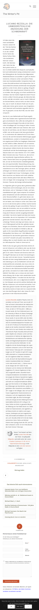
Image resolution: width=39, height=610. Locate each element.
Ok (11, 606)
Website (27, 555)
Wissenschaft (19, 465)
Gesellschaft (27, 463)
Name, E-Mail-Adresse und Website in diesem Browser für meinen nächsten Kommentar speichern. (18, 562)
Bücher (19, 463)
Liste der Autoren (25, 446)
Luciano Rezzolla (23, 434)
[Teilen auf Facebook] (5, 475)
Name (27, 543)
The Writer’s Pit (11, 14)
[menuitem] (29, 6)
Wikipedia (11, 439)
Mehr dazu (20, 606)
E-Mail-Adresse (27, 550)
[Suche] (29, 6)
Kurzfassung (20, 443)
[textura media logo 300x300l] (16, 6)
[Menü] (33, 6)
